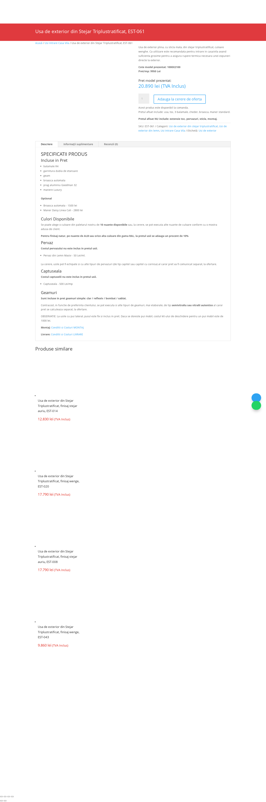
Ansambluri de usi (94, 14)
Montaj (99, 713)
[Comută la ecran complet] (5, 796)
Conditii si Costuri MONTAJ (67, 327)
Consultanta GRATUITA (153, 698)
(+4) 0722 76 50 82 (50, 735)
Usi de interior (26, 14)
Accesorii (121, 14)
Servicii (81, 4)
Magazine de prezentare (58, 4)
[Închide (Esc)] (12, 796)
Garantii (100, 720)
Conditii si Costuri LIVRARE (67, 334)
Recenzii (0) (111, 144)
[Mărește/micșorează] (1, 796)
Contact (182, 14)
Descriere (46, 144)
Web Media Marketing (148, 762)
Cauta (200, 11)
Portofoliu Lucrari (150, 14)
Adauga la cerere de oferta (180, 99)
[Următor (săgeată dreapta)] (5, 800)
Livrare (142, 705)
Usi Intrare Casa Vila (57, 43)
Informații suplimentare (78, 144)
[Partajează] (8, 796)
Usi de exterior (59, 14)
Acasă (38, 43)
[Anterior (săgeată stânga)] (1, 800)
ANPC (114, 762)
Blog (116, 4)
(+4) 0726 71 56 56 (50, 729)
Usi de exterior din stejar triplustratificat (193, 126)
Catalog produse (100, 4)
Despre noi (33, 4)
